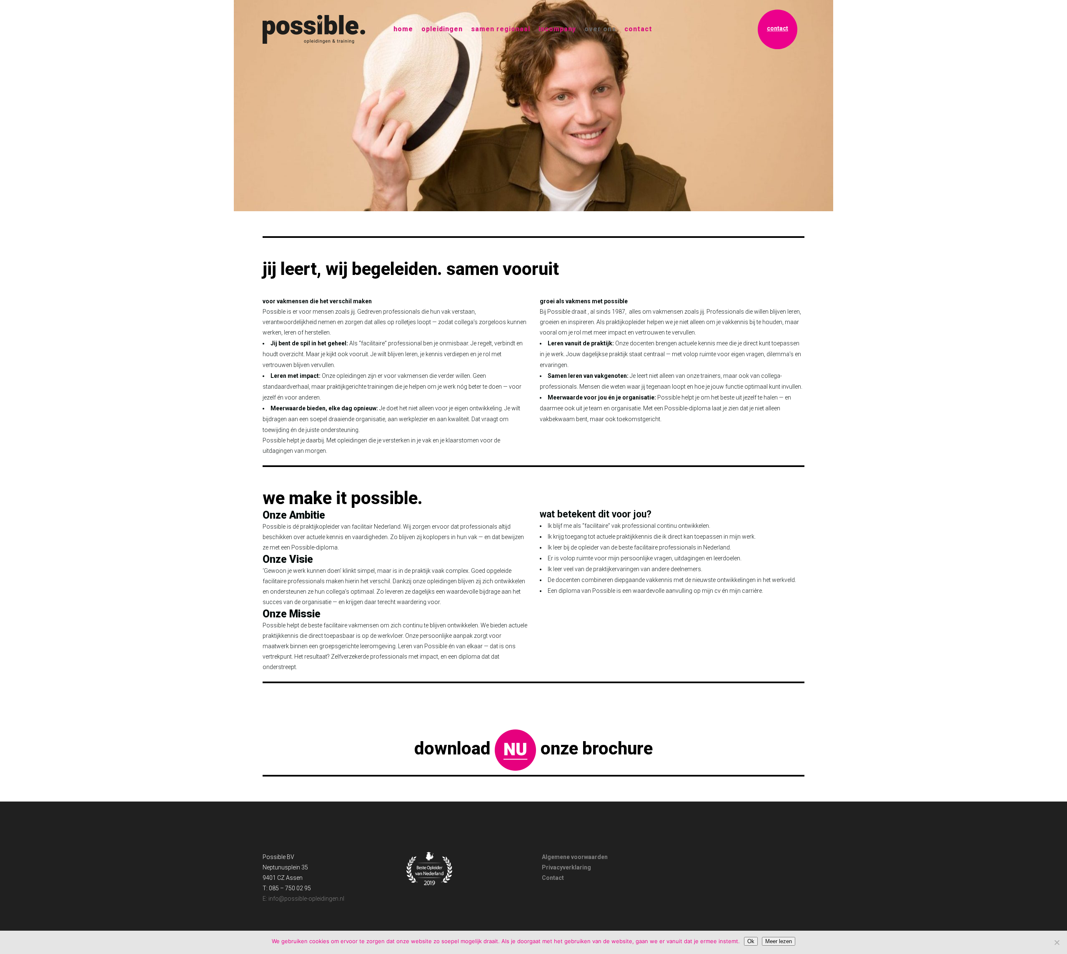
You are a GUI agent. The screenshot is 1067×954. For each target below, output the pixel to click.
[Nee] (1056, 942)
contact (777, 28)
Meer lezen (778, 941)
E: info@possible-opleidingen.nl (303, 898)
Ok (750, 941)
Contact (553, 877)
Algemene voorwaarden (575, 857)
